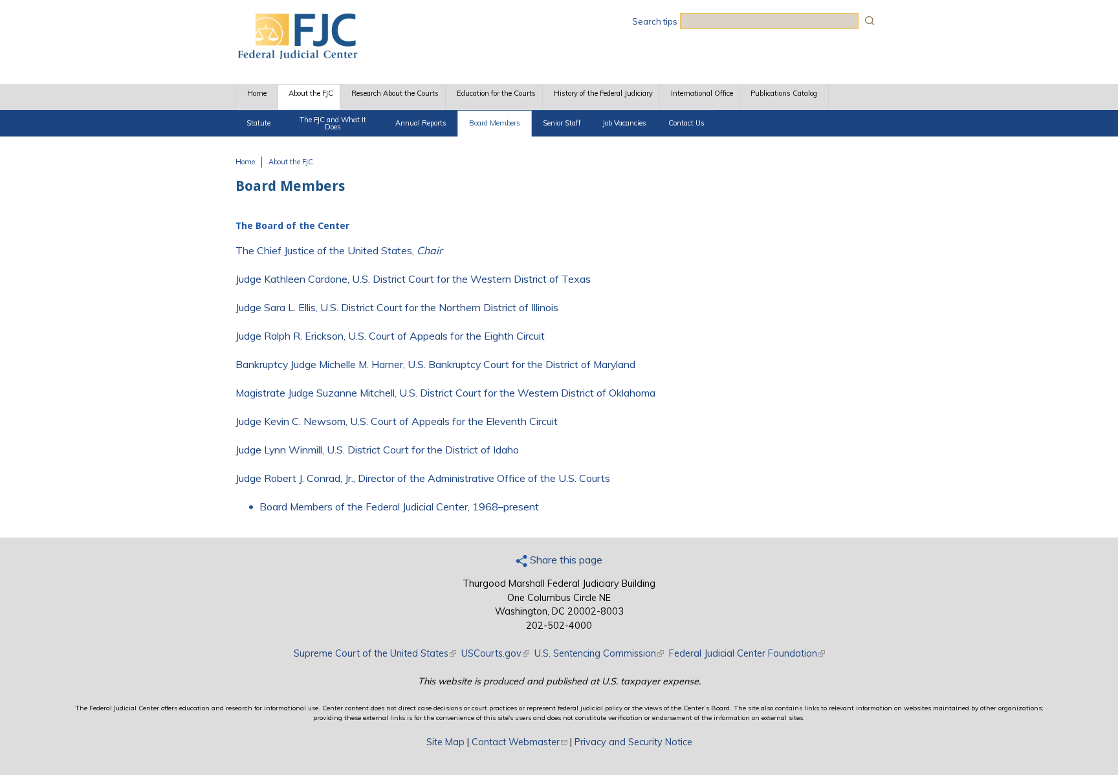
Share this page (564, 559)
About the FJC (311, 93)
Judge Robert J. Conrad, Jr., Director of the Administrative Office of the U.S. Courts (423, 478)
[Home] (297, 55)
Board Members (494, 122)
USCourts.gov (495, 653)
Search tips (654, 21)
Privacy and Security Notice (633, 742)
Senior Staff (562, 122)
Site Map (445, 742)
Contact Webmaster (519, 742)
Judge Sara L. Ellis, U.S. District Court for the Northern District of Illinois (397, 307)
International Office (702, 93)
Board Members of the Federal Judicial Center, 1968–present (399, 506)
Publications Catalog (784, 93)
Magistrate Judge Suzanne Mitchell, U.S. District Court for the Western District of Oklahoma (445, 392)
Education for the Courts (496, 93)
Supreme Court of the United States (375, 653)
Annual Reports (420, 122)
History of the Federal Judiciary (603, 93)
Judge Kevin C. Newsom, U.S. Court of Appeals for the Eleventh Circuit (397, 421)
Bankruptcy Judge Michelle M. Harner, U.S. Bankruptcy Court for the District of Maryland (435, 364)
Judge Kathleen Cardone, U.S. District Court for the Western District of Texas (413, 278)
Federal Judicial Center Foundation (747, 653)
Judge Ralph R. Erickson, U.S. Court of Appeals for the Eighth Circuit (390, 335)
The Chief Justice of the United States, (339, 250)
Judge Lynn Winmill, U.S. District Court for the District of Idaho (377, 449)
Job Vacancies (624, 122)
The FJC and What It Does (333, 123)
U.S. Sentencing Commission (599, 653)
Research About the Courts (395, 93)
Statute (258, 122)
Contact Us (686, 122)
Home (257, 93)
